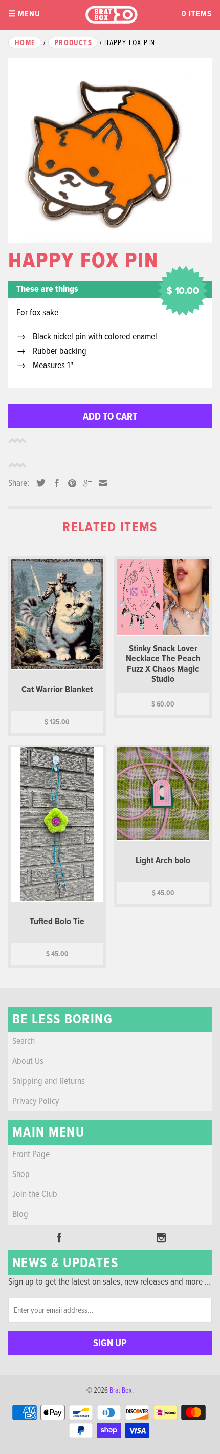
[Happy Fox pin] (110, 150)
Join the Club (34, 1195)
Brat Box (120, 1390)
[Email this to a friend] (100, 483)
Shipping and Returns (48, 1081)
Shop (21, 1175)
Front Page (31, 1155)
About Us (27, 1061)
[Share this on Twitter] (38, 482)
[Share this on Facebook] (54, 483)
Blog (20, 1215)
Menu (24, 14)
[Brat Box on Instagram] (161, 1237)
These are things (47, 289)
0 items (197, 14)
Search (23, 1041)
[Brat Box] (111, 15)
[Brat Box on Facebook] (59, 1237)
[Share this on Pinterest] (69, 483)
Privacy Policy (35, 1101)
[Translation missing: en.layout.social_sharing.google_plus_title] (85, 483)
